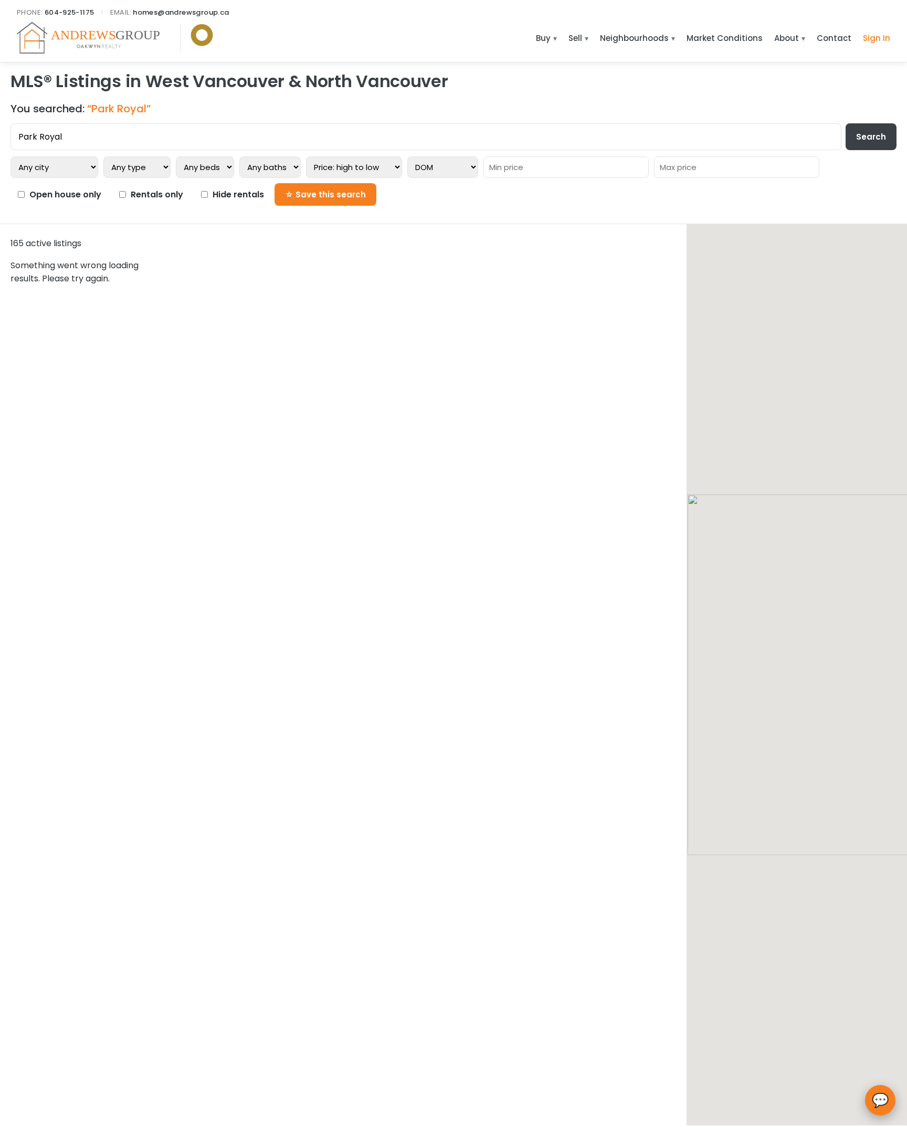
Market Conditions (725, 38)
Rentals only (157, 194)
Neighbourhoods (634, 38)
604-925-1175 (69, 12)
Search (871, 136)
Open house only (65, 194)
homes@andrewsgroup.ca (181, 12)
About (786, 38)
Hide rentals (238, 194)
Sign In (876, 38)
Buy (543, 38)
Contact (834, 38)
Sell (575, 38)
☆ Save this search (325, 194)
